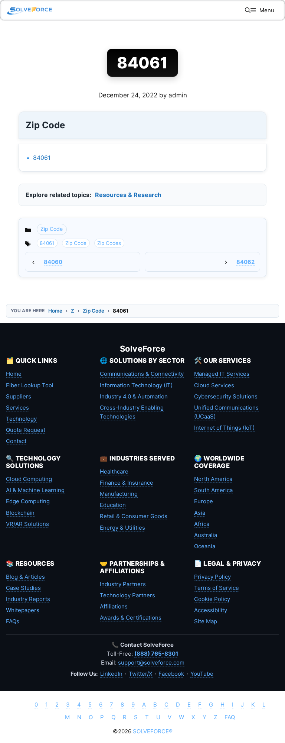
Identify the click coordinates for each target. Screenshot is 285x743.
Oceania (204, 546)
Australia (205, 535)
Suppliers (18, 396)
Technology (21, 418)
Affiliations (114, 606)
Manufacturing (119, 493)
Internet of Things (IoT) (224, 427)
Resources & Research (128, 194)
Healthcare (114, 471)
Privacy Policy (212, 576)
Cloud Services (214, 385)
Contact (16, 441)
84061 (41, 157)
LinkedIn (111, 673)
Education (113, 504)
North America (213, 478)
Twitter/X (141, 673)
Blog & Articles (25, 576)
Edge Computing (28, 501)
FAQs (12, 621)
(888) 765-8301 (156, 653)
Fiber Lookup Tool (29, 385)
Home (55, 311)
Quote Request (25, 429)
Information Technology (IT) (136, 385)
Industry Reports (28, 599)
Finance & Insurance (126, 482)
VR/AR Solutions (27, 523)
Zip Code (51, 229)
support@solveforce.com (151, 662)
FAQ (230, 717)
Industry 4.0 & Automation (134, 396)
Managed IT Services (221, 373)
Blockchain (20, 512)
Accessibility (210, 610)
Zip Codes (109, 243)
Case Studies (23, 587)
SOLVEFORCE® (153, 731)
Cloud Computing (29, 478)
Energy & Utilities (122, 527)
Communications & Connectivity (142, 373)
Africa (201, 523)
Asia (199, 512)
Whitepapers (22, 610)
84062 (245, 262)
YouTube (201, 673)
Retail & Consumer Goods (133, 516)
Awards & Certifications (130, 617)
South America (213, 490)
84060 (53, 262)
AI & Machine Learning (35, 490)
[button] (247, 10)
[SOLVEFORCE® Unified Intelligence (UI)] (29, 10)
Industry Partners (123, 584)
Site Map (205, 621)
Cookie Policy (212, 599)
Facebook (171, 673)
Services (17, 407)
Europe (203, 501)
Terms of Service (216, 587)
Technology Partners (127, 595)
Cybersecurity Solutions (226, 396)
